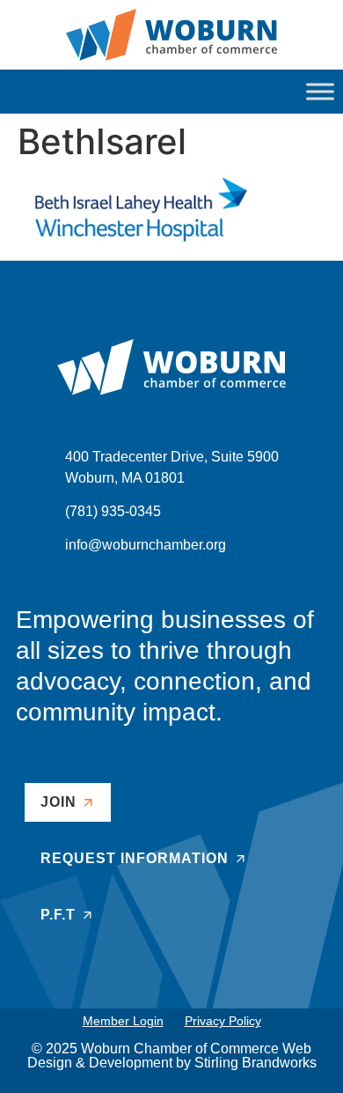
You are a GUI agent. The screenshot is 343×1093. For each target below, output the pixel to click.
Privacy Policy (223, 1021)
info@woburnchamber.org (145, 544)
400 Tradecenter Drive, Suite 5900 (172, 456)
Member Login (123, 1021)
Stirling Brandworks (255, 1062)
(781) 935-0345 (113, 511)
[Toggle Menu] (320, 91)
